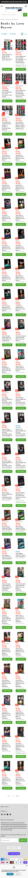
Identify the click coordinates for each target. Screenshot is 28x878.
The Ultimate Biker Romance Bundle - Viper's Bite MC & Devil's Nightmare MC (20, 125)
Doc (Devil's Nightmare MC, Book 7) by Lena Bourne (6, 248)
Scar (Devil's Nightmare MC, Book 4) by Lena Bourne (20, 188)
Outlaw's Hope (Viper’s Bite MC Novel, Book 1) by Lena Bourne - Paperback (7, 587)
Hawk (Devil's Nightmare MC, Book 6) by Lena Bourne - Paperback (20, 715)
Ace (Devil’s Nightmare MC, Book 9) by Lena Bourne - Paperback (6, 781)
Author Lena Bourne (6, 60)
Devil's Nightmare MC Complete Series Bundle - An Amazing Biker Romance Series (21, 59)
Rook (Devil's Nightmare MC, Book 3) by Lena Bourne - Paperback (6, 683)
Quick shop (7, 69)
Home (2, 19)
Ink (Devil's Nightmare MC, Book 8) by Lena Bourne (20, 248)
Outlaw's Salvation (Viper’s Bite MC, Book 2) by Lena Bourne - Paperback (21, 587)
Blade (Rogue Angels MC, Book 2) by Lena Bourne (21, 528)
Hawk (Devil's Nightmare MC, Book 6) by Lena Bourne (20, 218)
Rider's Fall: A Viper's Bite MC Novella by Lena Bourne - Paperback (20, 618)
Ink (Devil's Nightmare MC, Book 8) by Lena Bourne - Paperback (20, 746)
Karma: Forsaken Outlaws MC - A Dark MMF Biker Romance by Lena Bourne (21, 495)
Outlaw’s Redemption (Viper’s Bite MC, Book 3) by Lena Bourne (6, 369)
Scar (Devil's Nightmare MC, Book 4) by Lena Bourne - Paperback (20, 683)
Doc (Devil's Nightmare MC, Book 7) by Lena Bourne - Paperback (6, 746)
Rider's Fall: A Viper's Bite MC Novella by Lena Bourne (20, 368)
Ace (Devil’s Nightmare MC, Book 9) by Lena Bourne (6, 278)
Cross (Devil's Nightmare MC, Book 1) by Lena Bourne (6, 158)
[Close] (26, 865)
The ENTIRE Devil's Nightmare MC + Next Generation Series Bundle (7, 93)
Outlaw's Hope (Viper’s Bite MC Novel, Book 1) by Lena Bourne (7, 338)
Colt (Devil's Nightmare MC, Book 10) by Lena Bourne (20, 308)
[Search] (25, 14)
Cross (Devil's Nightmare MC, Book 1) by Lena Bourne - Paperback (6, 652)
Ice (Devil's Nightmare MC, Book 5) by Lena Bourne (6, 218)
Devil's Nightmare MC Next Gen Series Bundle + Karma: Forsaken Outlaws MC (21, 93)
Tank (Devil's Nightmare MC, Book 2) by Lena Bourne (20, 158)
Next (17, 796)
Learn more (16, 871)
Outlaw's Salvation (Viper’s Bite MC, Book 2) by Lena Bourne (21, 338)
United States (13, 847)
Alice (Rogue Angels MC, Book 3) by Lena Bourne (7, 557)
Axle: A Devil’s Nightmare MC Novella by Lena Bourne (6, 308)
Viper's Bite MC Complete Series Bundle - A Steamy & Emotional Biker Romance (6, 125)
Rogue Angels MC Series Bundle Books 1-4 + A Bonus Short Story (7, 57)
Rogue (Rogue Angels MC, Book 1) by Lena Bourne (7, 528)
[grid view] (22, 34)
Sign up (23, 840)
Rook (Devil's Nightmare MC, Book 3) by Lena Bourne (6, 188)
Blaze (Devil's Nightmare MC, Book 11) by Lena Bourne (20, 278)
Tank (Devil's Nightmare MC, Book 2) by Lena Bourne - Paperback (20, 652)
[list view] (25, 34)
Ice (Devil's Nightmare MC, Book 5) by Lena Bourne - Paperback (6, 715)
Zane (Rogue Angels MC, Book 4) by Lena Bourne (21, 555)
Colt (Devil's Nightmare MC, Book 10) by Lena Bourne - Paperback (20, 781)
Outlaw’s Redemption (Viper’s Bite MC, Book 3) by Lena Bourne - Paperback (6, 619)
